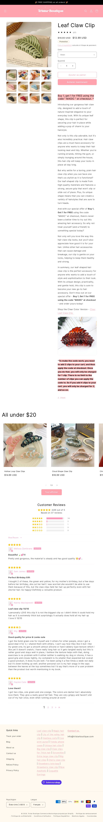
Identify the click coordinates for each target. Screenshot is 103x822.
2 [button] (48, 707)
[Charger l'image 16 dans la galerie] (11, 98)
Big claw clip (44, 749)
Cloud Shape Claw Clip (62, 471)
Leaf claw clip (44, 731)
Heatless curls (50, 738)
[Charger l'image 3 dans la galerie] (35, 75)
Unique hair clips (53, 745)
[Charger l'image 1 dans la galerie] (11, 75)
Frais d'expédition (65, 45)
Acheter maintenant (77, 82)
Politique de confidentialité (21, 816)
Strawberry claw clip (47, 767)
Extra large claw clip (47, 756)
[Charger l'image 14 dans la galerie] (35, 87)
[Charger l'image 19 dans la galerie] (46, 98)
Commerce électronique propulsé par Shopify (56, 813)
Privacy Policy (12, 770)
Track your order (13, 736)
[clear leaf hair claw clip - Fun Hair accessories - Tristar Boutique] (77, 355)
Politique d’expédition (61, 816)
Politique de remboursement (86, 813)
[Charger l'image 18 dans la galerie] (35, 98)
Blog (8, 742)
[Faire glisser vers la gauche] (46, 485)
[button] (5, 11)
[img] (14, 544)
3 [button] (52, 707)
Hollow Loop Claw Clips (14, 471)
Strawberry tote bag (48, 763)
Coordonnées (92, 816)
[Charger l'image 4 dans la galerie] (46, 75)
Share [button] (62, 398)
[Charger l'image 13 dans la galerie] (23, 87)
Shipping (10, 759)
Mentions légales (78, 816)
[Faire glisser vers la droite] (57, 485)
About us (10, 747)
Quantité (61, 61)
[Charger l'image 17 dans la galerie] (23, 98)
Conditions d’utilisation (42, 816)
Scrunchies (58, 752)
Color (60, 50)
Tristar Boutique (34, 813)
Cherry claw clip (56, 760)
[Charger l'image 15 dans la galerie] (46, 87)
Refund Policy (12, 765)
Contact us (11, 753)
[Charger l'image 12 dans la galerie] (11, 87)
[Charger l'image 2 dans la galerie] (23, 75)
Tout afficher (51, 492)
